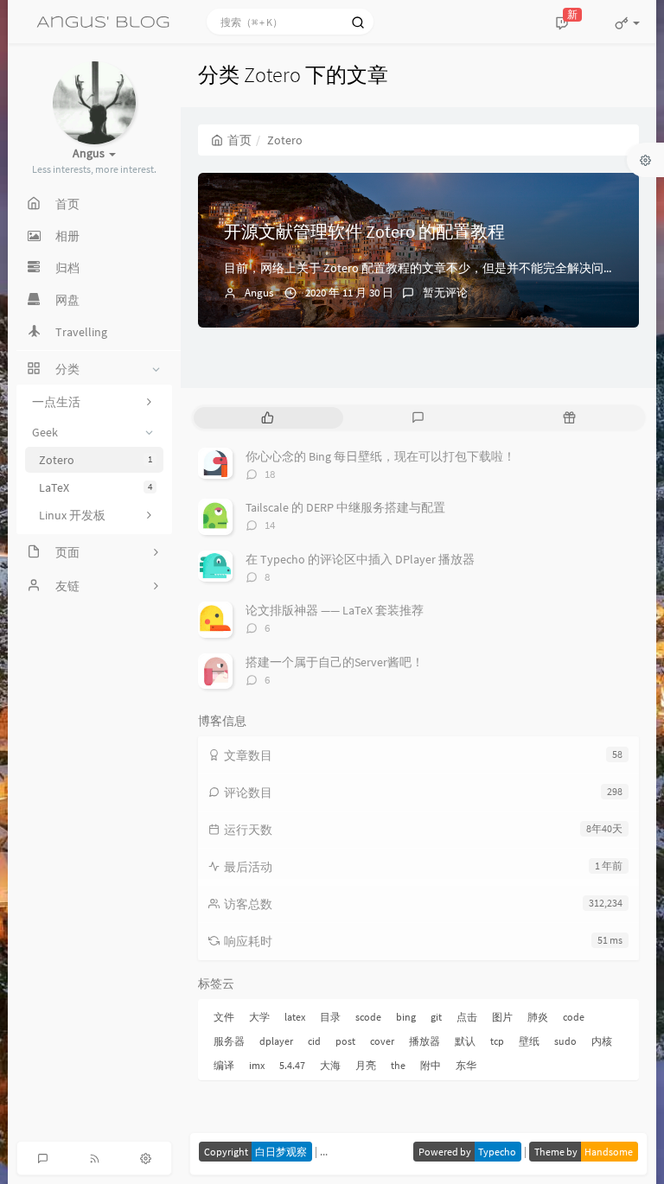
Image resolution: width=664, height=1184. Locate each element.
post (345, 1040)
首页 (239, 140)
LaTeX (95, 487)
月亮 (365, 1065)
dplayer (276, 1040)
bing (406, 1016)
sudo (565, 1040)
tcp (497, 1040)
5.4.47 (292, 1065)
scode (368, 1016)
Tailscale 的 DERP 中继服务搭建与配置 (345, 507)
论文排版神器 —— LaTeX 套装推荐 (335, 610)
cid (314, 1040)
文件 (224, 1016)
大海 (330, 1065)
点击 (466, 1016)
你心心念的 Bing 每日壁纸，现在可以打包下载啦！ (380, 456)
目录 (330, 1016)
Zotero (95, 460)
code (573, 1016)
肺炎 (537, 1016)
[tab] (267, 417)
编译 (224, 1065)
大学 (259, 1016)
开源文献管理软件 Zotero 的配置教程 (364, 231)
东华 (466, 1065)
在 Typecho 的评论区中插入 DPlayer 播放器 (360, 559)
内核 (601, 1040)
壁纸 (529, 1040)
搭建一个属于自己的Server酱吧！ (335, 662)
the (398, 1065)
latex (294, 1016)
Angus (259, 292)
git (436, 1016)
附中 (430, 1065)
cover (382, 1040)
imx (257, 1065)
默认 (465, 1040)
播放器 (424, 1040)
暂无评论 (445, 292)
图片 (502, 1016)
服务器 (229, 1040)
